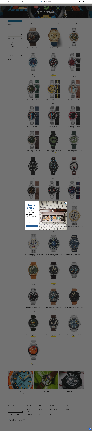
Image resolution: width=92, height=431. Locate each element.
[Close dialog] (66, 203)
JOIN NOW (31, 226)
